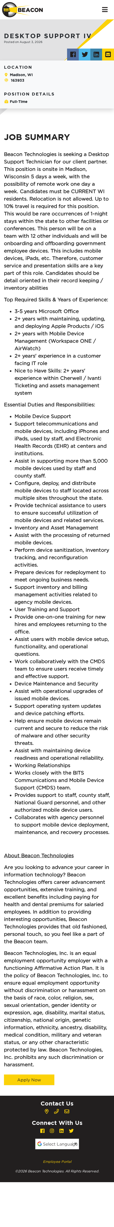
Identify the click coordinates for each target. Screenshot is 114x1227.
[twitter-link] (71, 1130)
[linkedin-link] (61, 1130)
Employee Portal (57, 1161)
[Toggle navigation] (105, 9)
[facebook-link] (42, 1130)
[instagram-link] (52, 1130)
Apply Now (29, 1079)
